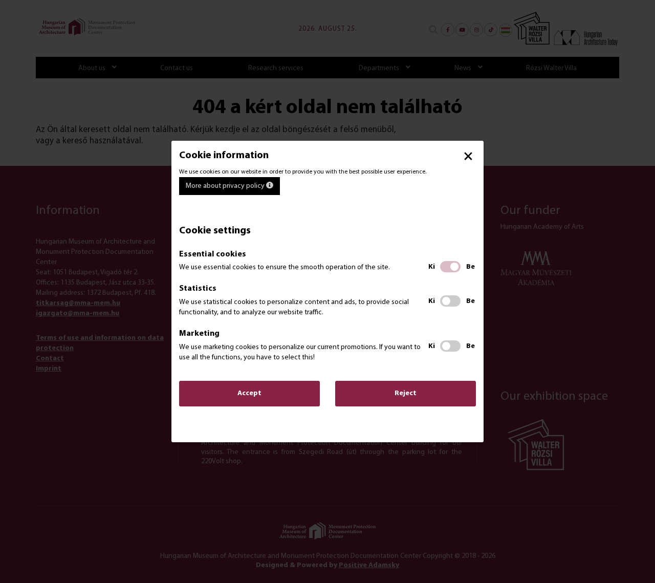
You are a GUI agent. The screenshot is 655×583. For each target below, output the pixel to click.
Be (470, 267)
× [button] (468, 156)
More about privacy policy (226, 186)
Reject (406, 393)
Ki (431, 267)
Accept (249, 393)
